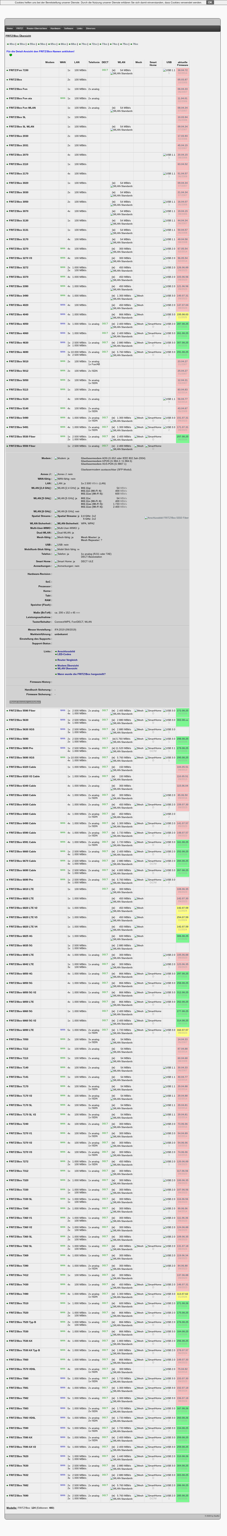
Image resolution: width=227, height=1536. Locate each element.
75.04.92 (183, 1369)
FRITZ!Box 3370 (18, 276)
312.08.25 (182, 992)
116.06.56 (182, 1199)
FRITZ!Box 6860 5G (20, 1011)
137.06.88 (182, 1275)
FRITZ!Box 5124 (18, 399)
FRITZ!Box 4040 (18, 314)
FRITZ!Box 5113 (18, 389)
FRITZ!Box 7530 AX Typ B (24, 1350)
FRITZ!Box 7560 (18, 1359)
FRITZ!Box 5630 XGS (21, 729)
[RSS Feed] (28, 1517)
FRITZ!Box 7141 (18, 1077)
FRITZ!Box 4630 (18, 342)
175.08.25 (182, 1312)
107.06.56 (182, 1189)
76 (135, 44)
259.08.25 (182, 1437)
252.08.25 (182, 851)
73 (104, 44)
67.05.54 (183, 248)
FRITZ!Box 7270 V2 (20, 1142)
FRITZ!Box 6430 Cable (22, 804)
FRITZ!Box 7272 (18, 1161)
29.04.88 (183, 1086)
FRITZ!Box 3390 (18, 286)
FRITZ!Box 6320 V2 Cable (24, 776)
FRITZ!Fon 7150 (18, 70)
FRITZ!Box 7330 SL (20, 1199)
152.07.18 (182, 1387)
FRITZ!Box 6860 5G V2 (22, 1020)
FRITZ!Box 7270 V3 (20, 1152)
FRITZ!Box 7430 (18, 1284)
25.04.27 (183, 370)
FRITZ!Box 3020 (18, 182)
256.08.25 (182, 1340)
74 (115, 44)
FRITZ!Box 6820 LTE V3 (22, 917)
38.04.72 (183, 70)
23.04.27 (183, 361)
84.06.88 (183, 1265)
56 (43, 44)
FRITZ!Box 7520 (18, 1312)
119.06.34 (182, 1255)
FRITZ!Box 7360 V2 (20, 1227)
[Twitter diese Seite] (8, 1517)
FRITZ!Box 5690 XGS (21, 757)
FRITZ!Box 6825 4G (20, 936)
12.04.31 (183, 380)
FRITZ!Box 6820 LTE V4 (22, 926)
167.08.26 (182, 1408)
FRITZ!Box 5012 (18, 370)
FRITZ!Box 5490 (18, 417)
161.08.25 (182, 842)
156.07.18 (182, 1398)
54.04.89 (183, 1133)
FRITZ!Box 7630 (18, 1465)
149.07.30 (182, 1359)
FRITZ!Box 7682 (18, 1485)
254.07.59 (182, 917)
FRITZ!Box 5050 (18, 380)
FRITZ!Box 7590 (18, 1428)
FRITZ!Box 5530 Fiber (21, 436)
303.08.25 (182, 1475)
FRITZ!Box (15, 79)
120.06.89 (182, 1161)
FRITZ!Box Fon (17, 89)
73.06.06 (183, 1123)
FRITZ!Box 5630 (18, 720)
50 (22, 44)
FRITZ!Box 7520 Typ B (22, 1322)
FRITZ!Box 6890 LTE (21, 1030)
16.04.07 (183, 201)
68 (73, 44)
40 (12, 44)
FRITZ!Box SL (17, 117)
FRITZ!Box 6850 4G (20, 973)
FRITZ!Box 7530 (18, 1331)
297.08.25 (182, 973)
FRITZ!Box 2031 (18, 145)
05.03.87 (182, 79)
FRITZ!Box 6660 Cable (22, 851)
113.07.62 (182, 1293)
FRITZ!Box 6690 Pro (20, 879)
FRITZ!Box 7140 (18, 1067)
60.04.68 (183, 1058)
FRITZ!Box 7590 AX (20, 1437)
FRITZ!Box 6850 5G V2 (22, 992)
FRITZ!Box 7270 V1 (20, 1133)
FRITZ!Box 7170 (18, 1086)
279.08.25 (182, 748)
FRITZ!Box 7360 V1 (20, 1217)
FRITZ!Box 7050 (18, 1039)
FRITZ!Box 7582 (18, 1398)
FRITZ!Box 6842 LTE (21, 964)
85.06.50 (183, 795)
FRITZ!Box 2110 (18, 164)
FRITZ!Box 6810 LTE (21, 889)
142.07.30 (182, 898)
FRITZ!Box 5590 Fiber (21, 710)
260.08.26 (182, 1417)
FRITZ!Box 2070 (18, 154)
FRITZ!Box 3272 (18, 267)
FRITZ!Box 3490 (18, 295)
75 (125, 44)
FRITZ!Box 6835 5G (20, 945)
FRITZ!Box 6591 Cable (22, 842)
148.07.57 (182, 832)
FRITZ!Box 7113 (18, 1058)
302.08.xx (182, 720)
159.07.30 (182, 804)
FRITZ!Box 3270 (18, 248)
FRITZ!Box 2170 (18, 173)
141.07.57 (182, 823)
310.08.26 (182, 1456)
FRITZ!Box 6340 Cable (22, 785)
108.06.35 (182, 889)
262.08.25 (182, 1001)
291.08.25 (182, 352)
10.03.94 (183, 117)
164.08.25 (182, 1331)
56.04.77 (183, 399)
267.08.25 (182, 870)
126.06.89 (182, 267)
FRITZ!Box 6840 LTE (21, 954)
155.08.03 (182, 314)
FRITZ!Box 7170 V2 (20, 1095)
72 (94, 44)
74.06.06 (183, 1152)
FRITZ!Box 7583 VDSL (22, 1417)
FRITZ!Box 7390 (18, 1265)
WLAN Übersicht (67, 668)
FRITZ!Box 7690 (18, 1495)
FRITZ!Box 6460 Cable (22, 813)
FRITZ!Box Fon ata (20, 98)
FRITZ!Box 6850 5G (20, 983)
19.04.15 (183, 211)
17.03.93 (182, 136)
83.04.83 (183, 389)
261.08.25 (182, 333)
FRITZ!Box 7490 (18, 1293)
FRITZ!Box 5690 (18, 738)
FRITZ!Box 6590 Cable (22, 832)
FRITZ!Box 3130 (18, 220)
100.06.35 (182, 1180)
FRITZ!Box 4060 (18, 333)
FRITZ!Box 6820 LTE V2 (22, 907)
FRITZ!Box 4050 (18, 323)
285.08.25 (182, 1495)
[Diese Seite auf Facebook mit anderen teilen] (18, 1517)
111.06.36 (182, 1217)
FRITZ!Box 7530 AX (20, 1340)
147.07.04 (182, 305)
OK (210, 2)
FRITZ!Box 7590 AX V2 (22, 1446)
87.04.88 (183, 1048)
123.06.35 (182, 964)
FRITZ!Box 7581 (18, 1387)
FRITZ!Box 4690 (18, 352)
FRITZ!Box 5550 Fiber (21, 446)
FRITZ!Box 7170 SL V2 (22, 1114)
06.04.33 (183, 89)
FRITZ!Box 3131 (18, 229)
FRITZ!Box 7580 (18, 1378)
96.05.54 (183, 258)
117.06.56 (182, 1170)
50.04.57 (183, 229)
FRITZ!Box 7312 (18, 1170)
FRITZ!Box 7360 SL (20, 1236)
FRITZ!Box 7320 (18, 1180)
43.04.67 (183, 408)
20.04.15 (183, 154)
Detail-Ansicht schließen (25, 702)
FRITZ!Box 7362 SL (20, 1246)
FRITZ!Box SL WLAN (21, 126)
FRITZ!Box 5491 (18, 427)
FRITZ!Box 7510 (18, 1303)
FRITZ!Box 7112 (18, 1048)
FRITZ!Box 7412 (18, 1275)
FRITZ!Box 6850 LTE (21, 1001)
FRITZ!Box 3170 (18, 239)
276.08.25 (182, 1322)
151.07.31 (182, 417)
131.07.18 (182, 1246)
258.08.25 (182, 983)
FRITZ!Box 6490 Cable (22, 823)
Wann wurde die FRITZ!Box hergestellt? (81, 674)
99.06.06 (183, 1208)
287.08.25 (182, 323)
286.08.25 (182, 1485)
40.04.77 (183, 1077)
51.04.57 (183, 173)
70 (84, 44)
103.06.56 (182, 276)
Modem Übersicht (68, 665)
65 (53, 44)
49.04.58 (183, 239)
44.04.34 (183, 220)
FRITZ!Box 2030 (18, 136)
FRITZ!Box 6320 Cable (22, 767)
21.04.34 (183, 192)
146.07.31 (182, 1284)
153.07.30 (182, 1378)
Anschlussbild (66, 651)
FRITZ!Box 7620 (18, 1456)
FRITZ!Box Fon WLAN (22, 107)
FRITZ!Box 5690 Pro (20, 748)
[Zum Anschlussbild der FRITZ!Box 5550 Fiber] (167, 517)
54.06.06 (183, 1142)
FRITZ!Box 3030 (18, 192)
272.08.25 (182, 710)
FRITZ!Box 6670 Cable (22, 860)
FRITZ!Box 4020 (18, 305)
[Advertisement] (113, 8)
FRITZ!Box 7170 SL (20, 1105)
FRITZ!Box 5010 (18, 361)
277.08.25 (182, 1011)
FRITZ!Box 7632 (18, 1475)
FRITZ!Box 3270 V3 (20, 258)
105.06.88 (182, 954)
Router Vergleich (67, 659)
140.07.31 (182, 295)
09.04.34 (183, 126)
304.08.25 (182, 1465)
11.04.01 (182, 98)
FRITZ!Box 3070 (18, 211)
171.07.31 (182, 427)
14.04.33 (183, 1039)
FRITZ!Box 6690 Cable (22, 870)
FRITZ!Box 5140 (18, 408)
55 (32, 44)
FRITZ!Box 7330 (18, 1189)
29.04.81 (183, 1105)
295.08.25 (182, 757)
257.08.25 (182, 436)
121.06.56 (182, 286)
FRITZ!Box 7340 (18, 1208)
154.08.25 (182, 1428)
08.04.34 (183, 107)
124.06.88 (182, 1227)
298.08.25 (182, 738)
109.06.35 (182, 1236)
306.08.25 (182, 936)
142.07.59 (182, 907)
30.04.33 (183, 1067)
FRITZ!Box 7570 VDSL (22, 1369)
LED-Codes (64, 654)
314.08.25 (182, 1020)
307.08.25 (182, 342)
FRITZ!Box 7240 (18, 1123)
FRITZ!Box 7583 (18, 1408)
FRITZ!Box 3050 (18, 201)
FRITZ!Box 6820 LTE (21, 898)
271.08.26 (182, 1303)
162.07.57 (182, 1030)
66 (63, 44)
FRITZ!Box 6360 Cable (22, 795)
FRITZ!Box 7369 (18, 1255)
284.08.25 (182, 860)
